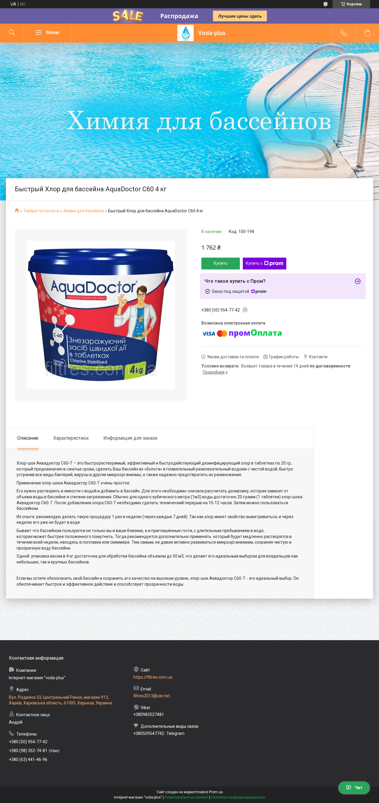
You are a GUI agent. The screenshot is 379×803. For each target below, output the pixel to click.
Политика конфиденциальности (238, 797)
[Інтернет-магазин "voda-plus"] (185, 33)
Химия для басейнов (83, 210)
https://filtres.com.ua (152, 677)
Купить (221, 263)
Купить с (254, 263)
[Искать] (12, 32)
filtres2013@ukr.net (151, 695)
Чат (358, 787)
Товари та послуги (41, 210)
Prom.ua (216, 792)
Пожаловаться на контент (186, 797)
